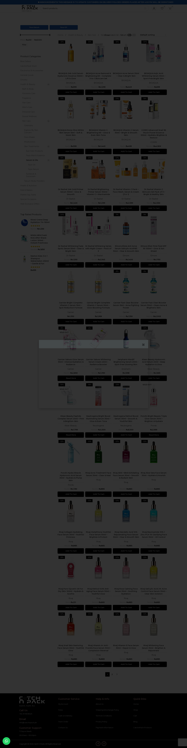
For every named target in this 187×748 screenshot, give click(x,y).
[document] (93, 374)
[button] (6, 741)
